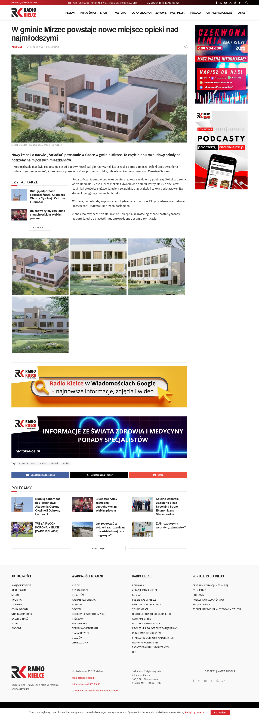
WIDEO (15, 623)
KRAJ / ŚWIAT (88, 12)
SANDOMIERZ (79, 623)
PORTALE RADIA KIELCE (218, 12)
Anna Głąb (17, 47)
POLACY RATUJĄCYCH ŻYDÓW (208, 599)
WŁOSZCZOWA (80, 642)
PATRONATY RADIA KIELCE (146, 604)
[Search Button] (246, 2)
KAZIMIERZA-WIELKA (83, 599)
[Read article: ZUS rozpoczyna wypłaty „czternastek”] (142, 529)
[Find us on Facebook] (216, 2)
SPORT (104, 12)
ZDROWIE (160, 12)
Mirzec (43, 463)
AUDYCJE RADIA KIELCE (145, 590)
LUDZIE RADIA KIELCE (144, 599)
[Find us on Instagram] (221, 2)
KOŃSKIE (77, 604)
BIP (134, 652)
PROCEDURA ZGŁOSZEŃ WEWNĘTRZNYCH (155, 628)
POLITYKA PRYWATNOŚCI (146, 623)
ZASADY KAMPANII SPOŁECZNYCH (150, 647)
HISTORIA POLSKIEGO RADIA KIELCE (152, 614)
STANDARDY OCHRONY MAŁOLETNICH (153, 637)
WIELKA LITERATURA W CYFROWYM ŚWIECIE (217, 609)
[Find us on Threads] (235, 2)
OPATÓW (76, 609)
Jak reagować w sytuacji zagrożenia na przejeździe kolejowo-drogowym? (110, 529)
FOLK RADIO (199, 590)
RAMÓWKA (138, 585)
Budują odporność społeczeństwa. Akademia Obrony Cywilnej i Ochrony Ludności (48, 196)
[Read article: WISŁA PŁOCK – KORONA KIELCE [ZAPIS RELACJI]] (22, 529)
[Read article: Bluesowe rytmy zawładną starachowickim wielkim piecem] (19, 214)
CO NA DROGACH (142, 12)
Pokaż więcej (40, 228)
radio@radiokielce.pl (83, 677)
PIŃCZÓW (77, 618)
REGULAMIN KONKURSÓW (146, 633)
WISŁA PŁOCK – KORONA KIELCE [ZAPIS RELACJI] (47, 527)
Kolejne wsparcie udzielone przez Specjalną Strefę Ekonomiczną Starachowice (167, 506)
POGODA (195, 12)
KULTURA (120, 12)
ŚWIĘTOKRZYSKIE (21, 585)
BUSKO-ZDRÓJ (80, 590)
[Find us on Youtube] (225, 2)
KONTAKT (137, 595)
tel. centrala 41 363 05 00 (86, 684)
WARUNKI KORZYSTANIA (145, 642)
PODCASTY (198, 595)
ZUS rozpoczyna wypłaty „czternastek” (171, 525)
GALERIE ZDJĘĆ (19, 618)
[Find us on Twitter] (230, 2)
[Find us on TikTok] (240, 2)
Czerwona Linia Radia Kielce (87, 690)
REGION (70, 12)
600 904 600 (111, 690)
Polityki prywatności (196, 712)
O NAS (241, 12)
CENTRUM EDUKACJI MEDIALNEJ (210, 585)
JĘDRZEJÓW (78, 595)
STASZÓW (77, 637)
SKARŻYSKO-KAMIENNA (85, 628)
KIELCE (76, 585)
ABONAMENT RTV (141, 618)
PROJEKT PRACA (202, 604)
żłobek (54, 463)
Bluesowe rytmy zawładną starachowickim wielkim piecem (47, 214)
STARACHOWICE (27, 463)
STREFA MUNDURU (21, 614)
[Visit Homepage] (24, 12)
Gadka (66, 463)
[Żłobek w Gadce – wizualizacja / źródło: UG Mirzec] (40, 266)
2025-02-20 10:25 (35, 47)
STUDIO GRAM (140, 609)
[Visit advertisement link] (221, 64)
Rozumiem (220, 712)
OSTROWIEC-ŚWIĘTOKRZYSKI (88, 614)
